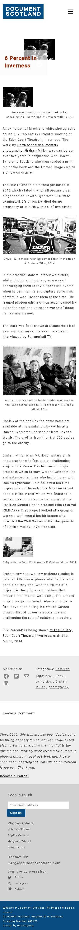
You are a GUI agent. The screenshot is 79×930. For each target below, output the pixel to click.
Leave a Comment (19, 713)
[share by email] (28, 677)
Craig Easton (16, 847)
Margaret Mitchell (20, 841)
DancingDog (25, 925)
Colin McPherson (19, 829)
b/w (48, 676)
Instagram (21, 883)
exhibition (44, 681)
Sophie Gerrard (18, 835)
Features (62, 669)
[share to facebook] (7, 677)
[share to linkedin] (7, 684)
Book (60, 676)
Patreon (20, 889)
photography (59, 687)
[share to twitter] (17, 677)
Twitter (19, 877)
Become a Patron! (14, 776)
